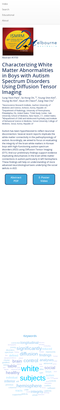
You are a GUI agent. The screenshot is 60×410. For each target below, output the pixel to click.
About (5, 20)
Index (5, 3)
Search (5, 9)
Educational (8, 15)
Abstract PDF (16, 179)
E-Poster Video (44, 179)
